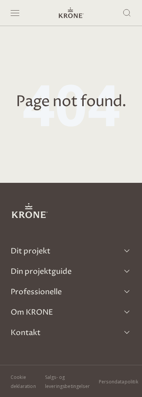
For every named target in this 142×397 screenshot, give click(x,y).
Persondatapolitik (118, 381)
